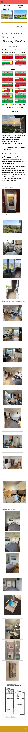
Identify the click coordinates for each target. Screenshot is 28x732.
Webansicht (25, 728)
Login (26, 727)
